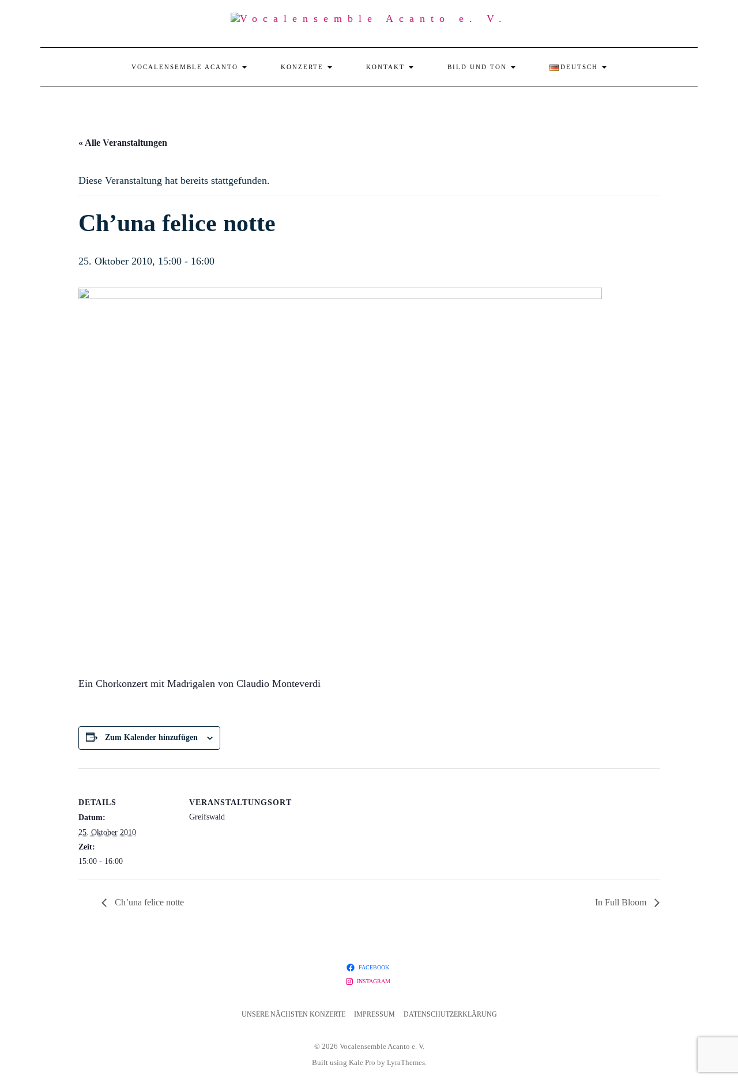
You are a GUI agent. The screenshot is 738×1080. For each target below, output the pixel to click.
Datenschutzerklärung (450, 1014)
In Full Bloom (622, 902)
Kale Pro (362, 1062)
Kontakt (387, 66)
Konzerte (303, 66)
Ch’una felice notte (148, 902)
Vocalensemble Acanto (186, 66)
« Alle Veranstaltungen (122, 143)
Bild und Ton (478, 66)
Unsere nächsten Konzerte (293, 1014)
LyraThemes (406, 1062)
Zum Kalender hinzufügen (151, 737)
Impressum (374, 1014)
